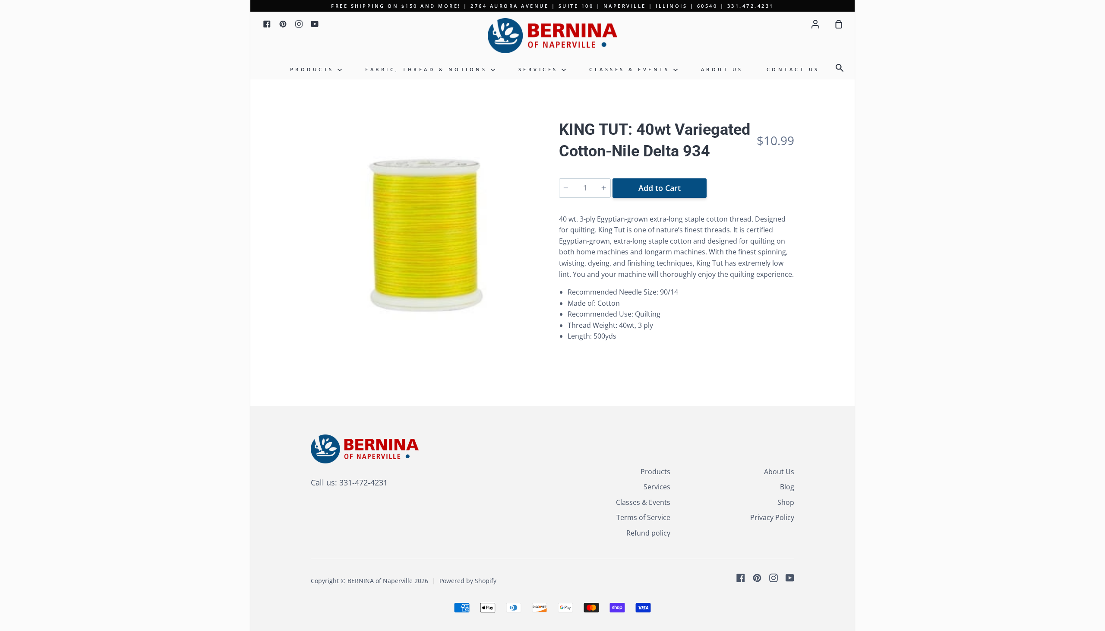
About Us (722, 69)
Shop (785, 502)
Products (314, 69)
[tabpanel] (428, 236)
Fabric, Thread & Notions (428, 69)
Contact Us (793, 69)
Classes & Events (631, 69)
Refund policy (648, 533)
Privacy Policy (772, 517)
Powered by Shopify (467, 581)
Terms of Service (643, 517)
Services (540, 69)
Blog (787, 486)
